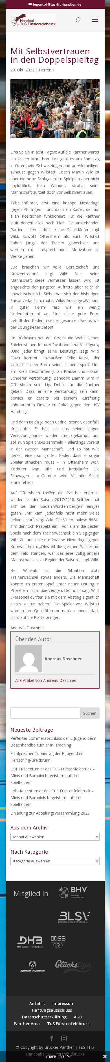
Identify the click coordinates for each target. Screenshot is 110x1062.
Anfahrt (37, 1003)
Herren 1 (47, 70)
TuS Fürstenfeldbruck (68, 1023)
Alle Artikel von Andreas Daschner (46, 680)
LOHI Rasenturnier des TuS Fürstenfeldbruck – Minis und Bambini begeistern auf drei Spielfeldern (52, 775)
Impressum (63, 1003)
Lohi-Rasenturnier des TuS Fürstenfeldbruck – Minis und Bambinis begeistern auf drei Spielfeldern (52, 797)
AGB (78, 1017)
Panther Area (27, 1023)
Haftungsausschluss (52, 1010)
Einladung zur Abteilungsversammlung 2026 (50, 813)
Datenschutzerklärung (44, 1017)
